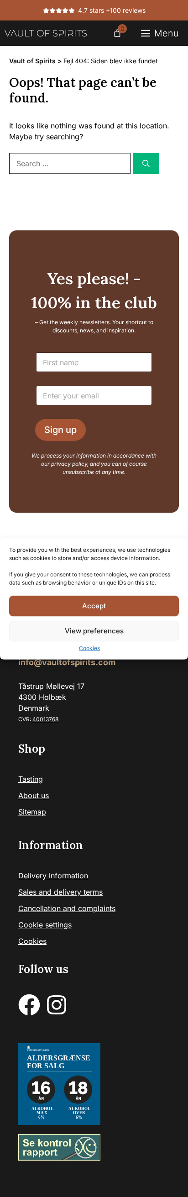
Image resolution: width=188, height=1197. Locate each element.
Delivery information (53, 875)
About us (33, 795)
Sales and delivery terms (60, 891)
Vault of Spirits (32, 61)
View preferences (94, 631)
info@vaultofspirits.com (66, 662)
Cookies (89, 647)
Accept (94, 605)
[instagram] (57, 1005)
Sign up (60, 429)
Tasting (30, 779)
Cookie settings (45, 924)
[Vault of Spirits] (46, 33)
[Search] (146, 163)
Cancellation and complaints (66, 908)
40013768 (45, 719)
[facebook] (29, 1005)
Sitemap (32, 811)
